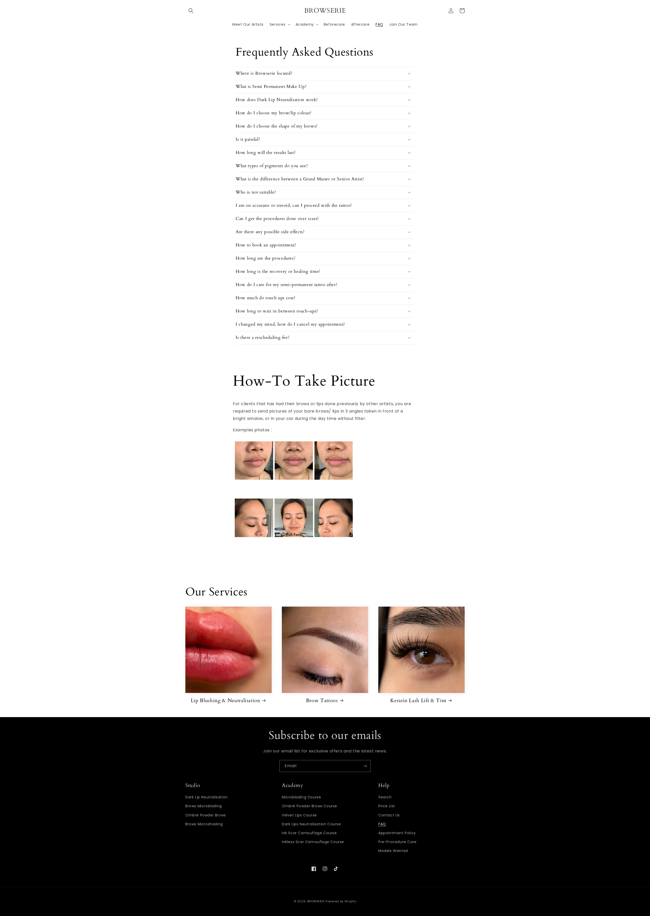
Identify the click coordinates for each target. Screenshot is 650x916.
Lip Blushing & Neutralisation (225, 700)
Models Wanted (393, 850)
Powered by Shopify (341, 901)
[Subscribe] (364, 766)
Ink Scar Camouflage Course (309, 832)
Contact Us (389, 815)
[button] (191, 10)
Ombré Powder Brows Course (309, 806)
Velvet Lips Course (299, 815)
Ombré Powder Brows (205, 815)
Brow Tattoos (322, 700)
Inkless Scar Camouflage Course (313, 841)
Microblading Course (301, 797)
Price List (386, 806)
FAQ (382, 824)
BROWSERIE (315, 901)
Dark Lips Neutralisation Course (311, 824)
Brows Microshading (204, 824)
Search (385, 797)
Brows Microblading (203, 806)
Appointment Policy (397, 832)
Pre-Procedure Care (397, 841)
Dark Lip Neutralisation (206, 797)
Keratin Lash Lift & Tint (418, 700)
